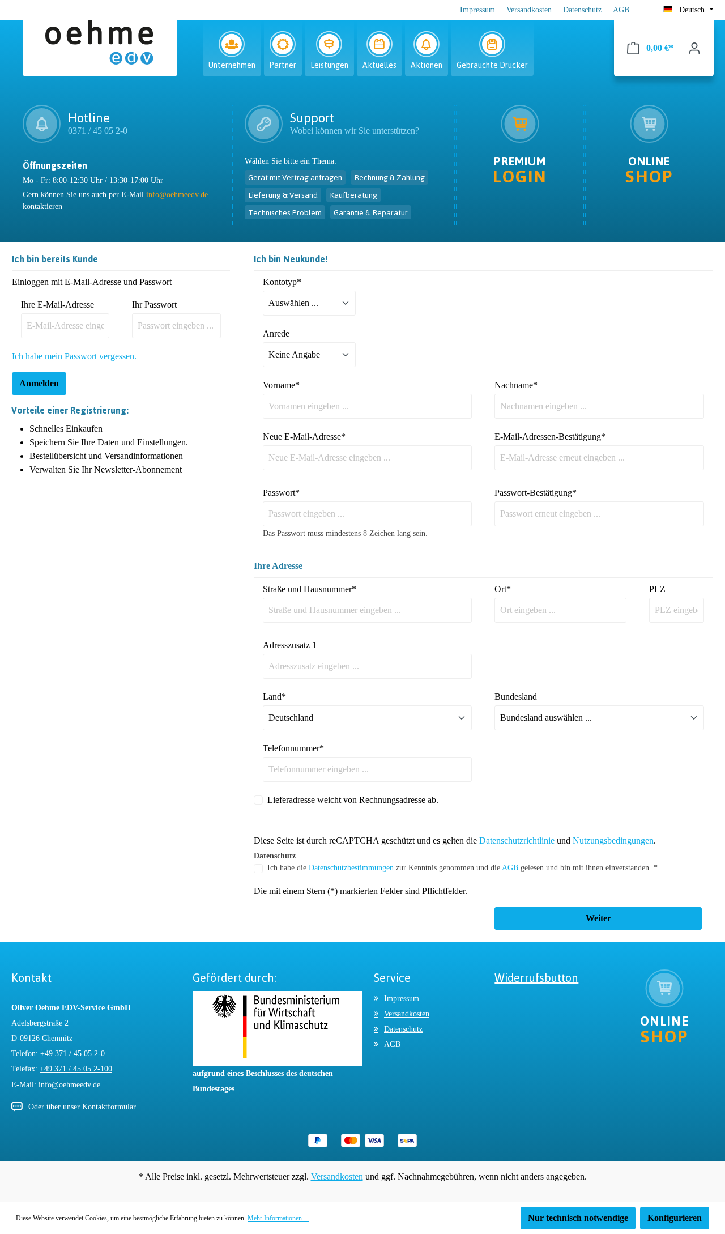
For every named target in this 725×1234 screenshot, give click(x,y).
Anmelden (39, 383)
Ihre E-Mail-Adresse (57, 304)
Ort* (502, 589)
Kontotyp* (282, 282)
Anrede (276, 333)
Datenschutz (582, 10)
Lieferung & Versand (283, 194)
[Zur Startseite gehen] (100, 47)
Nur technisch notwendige (578, 1218)
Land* (274, 696)
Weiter (598, 918)
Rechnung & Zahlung (389, 177)
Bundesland (515, 696)
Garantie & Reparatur (371, 212)
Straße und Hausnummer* (309, 589)
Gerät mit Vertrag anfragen (295, 177)
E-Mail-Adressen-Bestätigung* (549, 436)
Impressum (477, 10)
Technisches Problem (285, 212)
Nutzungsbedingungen (613, 840)
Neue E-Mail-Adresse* (304, 436)
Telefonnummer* (293, 748)
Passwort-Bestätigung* (535, 492)
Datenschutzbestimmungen (351, 867)
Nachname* (516, 385)
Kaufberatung (353, 194)
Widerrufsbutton (536, 978)
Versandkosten (529, 10)
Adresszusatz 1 (290, 645)
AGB (621, 10)
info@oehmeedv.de (177, 194)
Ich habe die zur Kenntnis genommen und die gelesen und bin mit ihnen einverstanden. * (462, 867)
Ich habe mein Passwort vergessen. (74, 356)
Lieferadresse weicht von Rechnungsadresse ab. (352, 800)
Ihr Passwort (154, 304)
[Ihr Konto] (694, 48)
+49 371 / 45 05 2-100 (76, 1069)
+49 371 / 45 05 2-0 (72, 1053)
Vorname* (281, 385)
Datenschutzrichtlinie (517, 840)
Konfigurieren (674, 1218)
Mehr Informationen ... (278, 1218)
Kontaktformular (108, 1107)
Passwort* (281, 492)
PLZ (657, 589)
